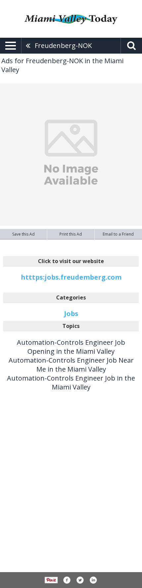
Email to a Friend (118, 234)
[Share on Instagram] (93, 580)
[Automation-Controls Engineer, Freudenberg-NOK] (71, 154)
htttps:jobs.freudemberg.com (71, 277)
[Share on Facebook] (66, 580)
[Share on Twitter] (80, 580)
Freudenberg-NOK (63, 45)
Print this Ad (70, 234)
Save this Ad (23, 234)
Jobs (71, 313)
